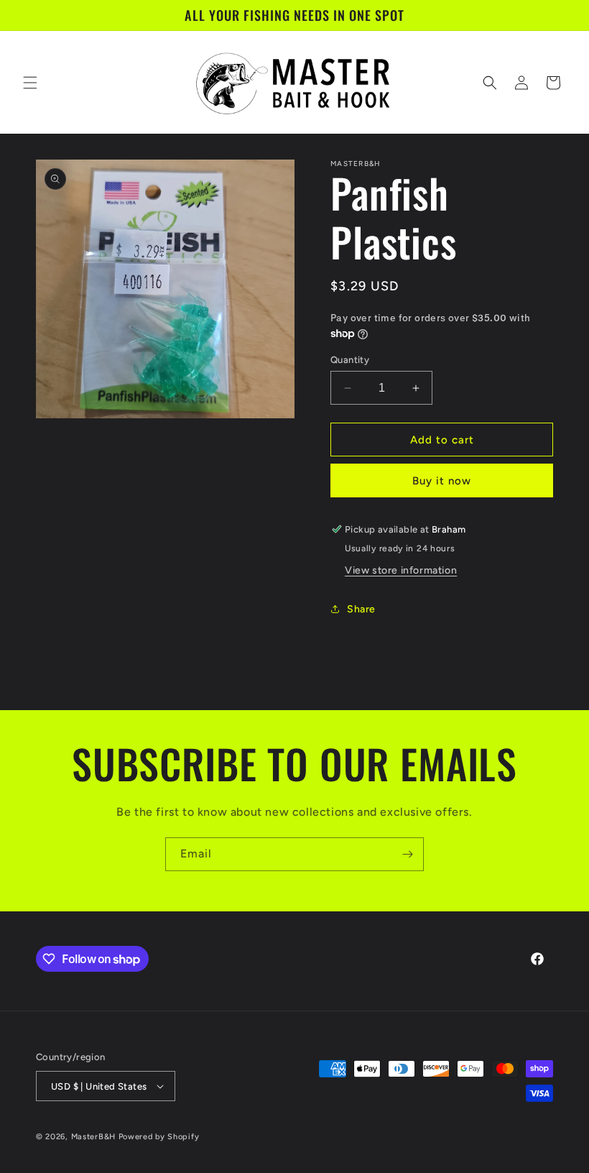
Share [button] (361, 609)
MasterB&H (93, 1136)
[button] (30, 82)
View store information (401, 570)
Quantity (349, 359)
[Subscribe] (407, 854)
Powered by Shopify (159, 1136)
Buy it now (441, 480)
